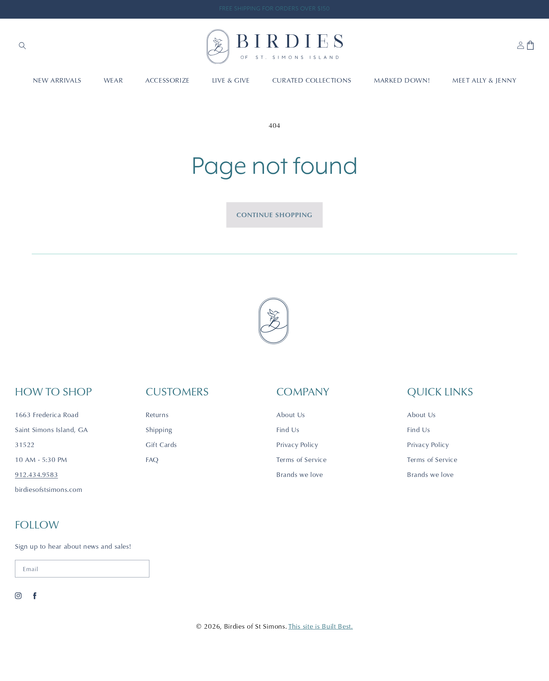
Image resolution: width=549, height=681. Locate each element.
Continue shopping (274, 214)
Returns (157, 414)
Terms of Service (301, 459)
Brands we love (299, 474)
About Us (290, 414)
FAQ (152, 459)
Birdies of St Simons (254, 626)
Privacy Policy (297, 444)
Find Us (287, 429)
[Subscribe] (141, 568)
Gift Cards (161, 444)
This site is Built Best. (320, 626)
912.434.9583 (36, 474)
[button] (23, 46)
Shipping (159, 429)
